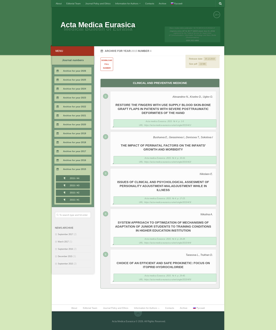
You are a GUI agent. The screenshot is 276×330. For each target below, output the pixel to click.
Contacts (149, 3)
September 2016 (65, 249)
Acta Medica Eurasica (98, 25)
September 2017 (65, 234)
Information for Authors (126, 3)
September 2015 (65, 263)
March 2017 (63, 241)
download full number (106, 64)
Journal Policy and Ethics (98, 3)
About (59, 3)
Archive (162, 3)
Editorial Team (73, 3)
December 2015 (65, 256)
